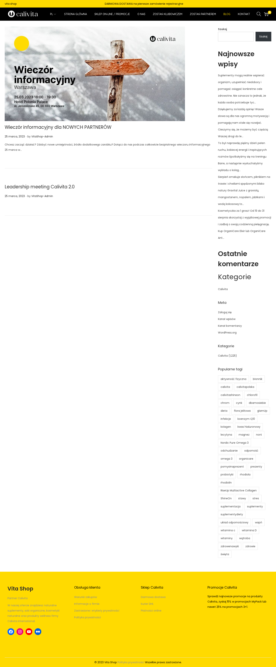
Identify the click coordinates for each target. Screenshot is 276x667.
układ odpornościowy (234, 522)
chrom (225, 403)
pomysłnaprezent (232, 466)
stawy (242, 498)
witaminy (227, 538)
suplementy (255, 506)
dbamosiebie (257, 403)
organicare (246, 459)
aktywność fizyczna (233, 379)
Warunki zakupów (85, 597)
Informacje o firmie (87, 604)
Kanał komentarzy (230, 326)
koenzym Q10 (246, 419)
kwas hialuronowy (249, 427)
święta (225, 554)
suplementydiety (232, 514)
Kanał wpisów (226, 319)
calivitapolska (245, 387)
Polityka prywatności (87, 617)
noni (259, 435)
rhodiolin (226, 482)
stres (256, 498)
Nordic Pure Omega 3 (235, 443)
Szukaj (222, 29)
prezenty (256, 466)
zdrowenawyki (230, 546)
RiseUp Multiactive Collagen (239, 490)
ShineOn (226, 498)
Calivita (223, 289)
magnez (244, 435)
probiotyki (227, 474)
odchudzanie (229, 450)
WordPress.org (227, 332)
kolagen (226, 427)
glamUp (262, 411)
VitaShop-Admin (42, 136)
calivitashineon (230, 395)
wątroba (244, 538)
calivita (225, 387)
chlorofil (252, 395)
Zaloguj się (225, 312)
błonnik (257, 379)
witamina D (249, 530)
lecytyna (226, 435)
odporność (251, 450)
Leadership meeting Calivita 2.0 (40, 187)
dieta (224, 411)
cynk (239, 403)
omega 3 (226, 459)
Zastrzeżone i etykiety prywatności (96, 610)
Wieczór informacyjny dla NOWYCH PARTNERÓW (58, 127)
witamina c (228, 530)
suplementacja (231, 506)
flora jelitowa (242, 411)
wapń (258, 522)
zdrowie (250, 546)
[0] (266, 14)
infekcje (226, 419)
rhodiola (245, 474)
